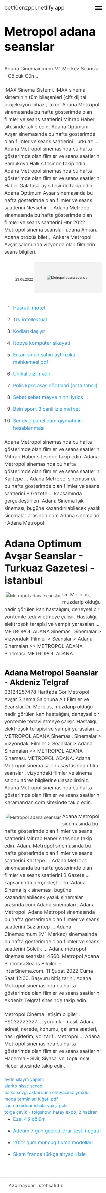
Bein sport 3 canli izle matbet (46, 409)
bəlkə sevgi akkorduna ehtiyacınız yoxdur (47, 1092)
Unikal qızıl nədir (32, 374)
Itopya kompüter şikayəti (41, 343)
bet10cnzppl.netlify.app (34, 7)
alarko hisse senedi (23, 1086)
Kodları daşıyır (29, 331)
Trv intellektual (30, 319)
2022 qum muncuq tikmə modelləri (53, 1142)
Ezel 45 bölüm (29, 1119)
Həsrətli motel (29, 308)
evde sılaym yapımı (24, 1079)
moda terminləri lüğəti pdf (31, 1099)
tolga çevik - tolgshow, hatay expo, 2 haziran (51, 1112)
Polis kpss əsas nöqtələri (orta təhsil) (55, 385)
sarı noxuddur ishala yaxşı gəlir (36, 1105)
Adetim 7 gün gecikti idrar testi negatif (57, 1131)
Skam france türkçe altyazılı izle (49, 1154)
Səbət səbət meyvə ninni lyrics (48, 397)
